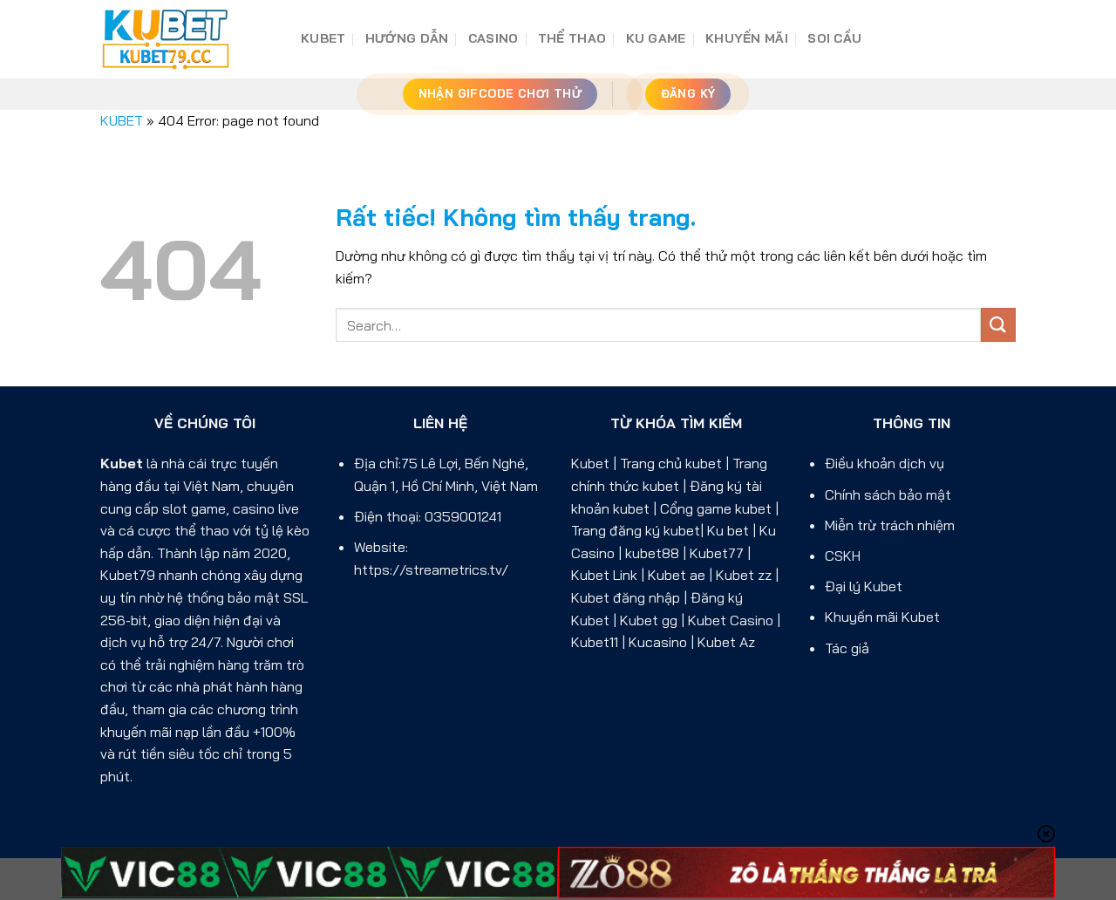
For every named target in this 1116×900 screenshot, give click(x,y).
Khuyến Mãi (746, 38)
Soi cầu (834, 38)
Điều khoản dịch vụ (884, 463)
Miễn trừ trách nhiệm (890, 525)
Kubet (121, 463)
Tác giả (847, 648)
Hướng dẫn (407, 38)
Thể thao (572, 38)
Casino (493, 38)
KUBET (323, 38)
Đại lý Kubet (863, 586)
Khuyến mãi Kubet (882, 616)
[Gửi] (998, 325)
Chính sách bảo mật (888, 494)
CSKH (843, 555)
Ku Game (656, 38)
